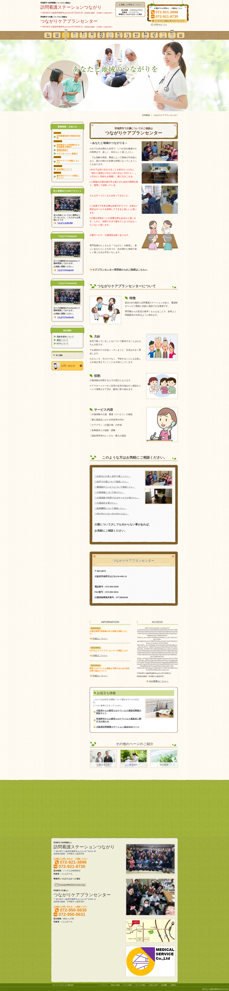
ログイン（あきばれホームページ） (215, 989)
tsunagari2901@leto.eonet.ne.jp (72, 885)
